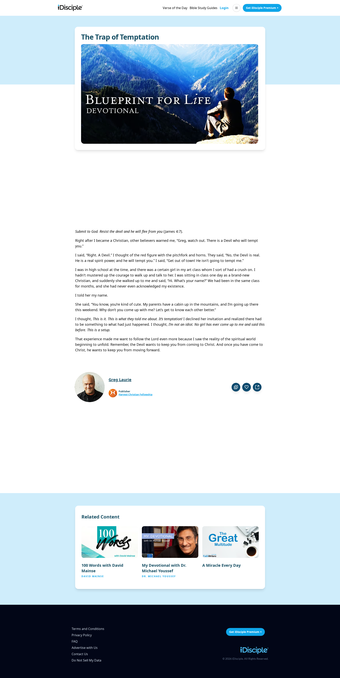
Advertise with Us (85, 648)
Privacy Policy (82, 635)
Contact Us (80, 654)
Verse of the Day (175, 8)
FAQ (75, 641)
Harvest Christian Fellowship (135, 394)
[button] (236, 8)
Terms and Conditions (88, 629)
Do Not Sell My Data (86, 660)
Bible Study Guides (203, 8)
